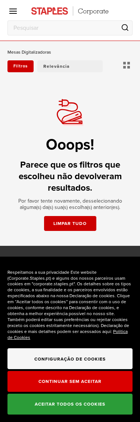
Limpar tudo (70, 223)
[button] (70, 66)
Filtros (20, 66)
